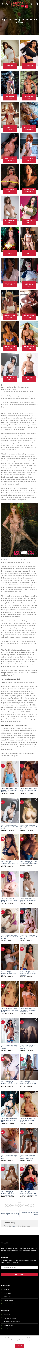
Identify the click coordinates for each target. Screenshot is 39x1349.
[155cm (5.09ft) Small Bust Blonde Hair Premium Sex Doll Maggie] (29, 1104)
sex (20, 17)
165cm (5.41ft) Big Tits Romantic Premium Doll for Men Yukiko (9, 900)
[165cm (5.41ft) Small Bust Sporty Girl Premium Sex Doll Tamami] (10, 847)
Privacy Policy (8, 1314)
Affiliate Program (8, 1325)
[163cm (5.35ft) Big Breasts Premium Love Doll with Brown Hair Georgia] (10, 1177)
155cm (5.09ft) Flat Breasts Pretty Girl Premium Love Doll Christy (9, 1010)
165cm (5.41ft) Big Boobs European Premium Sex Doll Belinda (28, 937)
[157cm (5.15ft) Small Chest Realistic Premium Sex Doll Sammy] (10, 1030)
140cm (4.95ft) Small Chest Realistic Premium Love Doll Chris (9, 1157)
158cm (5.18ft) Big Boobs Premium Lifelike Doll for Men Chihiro (9, 1083)
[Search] (7, 4)
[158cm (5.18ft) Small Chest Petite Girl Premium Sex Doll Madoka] (10, 920)
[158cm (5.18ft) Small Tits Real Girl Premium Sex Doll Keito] (29, 884)
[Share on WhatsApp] (6, 1205)
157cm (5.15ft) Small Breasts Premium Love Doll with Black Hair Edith (28, 973)
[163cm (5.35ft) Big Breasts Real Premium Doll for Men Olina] (10, 1104)
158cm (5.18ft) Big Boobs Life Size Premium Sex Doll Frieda (29, 862)
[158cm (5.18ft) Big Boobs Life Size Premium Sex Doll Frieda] (29, 847)
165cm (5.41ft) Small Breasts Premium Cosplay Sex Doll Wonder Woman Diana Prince (28, 1193)
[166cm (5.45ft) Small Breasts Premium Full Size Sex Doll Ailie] (29, 774)
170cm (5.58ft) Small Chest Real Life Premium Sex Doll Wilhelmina (9, 790)
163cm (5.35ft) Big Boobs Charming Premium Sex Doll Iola (28, 827)
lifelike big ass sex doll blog (10, 1214)
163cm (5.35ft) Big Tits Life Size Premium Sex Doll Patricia (28, 1047)
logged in (15, 1226)
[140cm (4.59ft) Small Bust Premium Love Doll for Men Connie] (29, 1067)
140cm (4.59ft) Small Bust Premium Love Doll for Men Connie (28, 1083)
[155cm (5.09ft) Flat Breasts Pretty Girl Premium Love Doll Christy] (10, 994)
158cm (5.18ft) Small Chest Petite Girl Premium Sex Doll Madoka (9, 937)
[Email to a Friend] (16, 1205)
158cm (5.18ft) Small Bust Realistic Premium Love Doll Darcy (9, 973)
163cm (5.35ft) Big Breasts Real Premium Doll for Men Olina (9, 1120)
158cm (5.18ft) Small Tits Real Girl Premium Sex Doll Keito (28, 900)
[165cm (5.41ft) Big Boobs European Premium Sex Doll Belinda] (29, 920)
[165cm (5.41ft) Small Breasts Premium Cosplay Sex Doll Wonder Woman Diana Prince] (29, 1177)
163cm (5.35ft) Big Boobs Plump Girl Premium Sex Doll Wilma (9, 827)
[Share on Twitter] (12, 1205)
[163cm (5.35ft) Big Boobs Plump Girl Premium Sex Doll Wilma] (10, 810)
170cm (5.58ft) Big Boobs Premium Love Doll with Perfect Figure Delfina (27, 1157)
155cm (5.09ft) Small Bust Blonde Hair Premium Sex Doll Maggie (27, 1120)
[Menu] (2, 4)
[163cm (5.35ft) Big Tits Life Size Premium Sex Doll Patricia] (29, 1030)
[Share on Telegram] (32, 1205)
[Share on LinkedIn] (26, 1205)
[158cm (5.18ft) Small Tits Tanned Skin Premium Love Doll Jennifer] (29, 994)
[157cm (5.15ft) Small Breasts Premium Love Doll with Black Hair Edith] (29, 957)
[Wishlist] (31, 4)
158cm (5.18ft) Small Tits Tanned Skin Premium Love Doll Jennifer (28, 1010)
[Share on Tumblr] (29, 1205)
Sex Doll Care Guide (9, 1304)
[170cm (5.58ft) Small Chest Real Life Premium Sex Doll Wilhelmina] (10, 774)
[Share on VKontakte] (22, 1205)
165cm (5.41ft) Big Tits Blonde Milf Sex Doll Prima (22, 1346)
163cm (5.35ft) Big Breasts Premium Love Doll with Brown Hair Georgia (9, 1193)
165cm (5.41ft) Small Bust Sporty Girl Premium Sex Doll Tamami (9, 863)
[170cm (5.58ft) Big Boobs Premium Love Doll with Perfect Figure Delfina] (29, 1140)
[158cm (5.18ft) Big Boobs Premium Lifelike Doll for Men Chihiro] (10, 1067)
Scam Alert (7, 1329)
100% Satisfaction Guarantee (12, 1321)
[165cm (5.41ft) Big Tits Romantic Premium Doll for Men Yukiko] (10, 884)
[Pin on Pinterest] (19, 1205)
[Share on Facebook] (9, 1205)
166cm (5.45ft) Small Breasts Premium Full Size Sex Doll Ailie (28, 790)
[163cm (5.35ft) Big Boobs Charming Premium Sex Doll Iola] (29, 810)
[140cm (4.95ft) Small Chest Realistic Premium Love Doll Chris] (10, 1140)
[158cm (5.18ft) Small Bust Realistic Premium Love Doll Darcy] (10, 957)
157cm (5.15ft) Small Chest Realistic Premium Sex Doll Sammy (9, 1047)
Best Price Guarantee (10, 1318)
